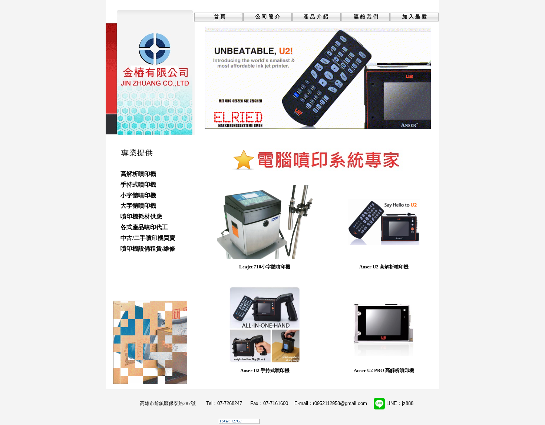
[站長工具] (239, 422)
